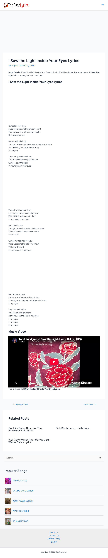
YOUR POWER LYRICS (23, 501)
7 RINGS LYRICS (20, 481)
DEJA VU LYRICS (20, 521)
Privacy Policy (54, 539)
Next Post (90, 405)
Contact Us (54, 536)
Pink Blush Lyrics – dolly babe (73, 428)
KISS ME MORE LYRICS (23, 491)
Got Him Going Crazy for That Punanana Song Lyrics (25, 429)
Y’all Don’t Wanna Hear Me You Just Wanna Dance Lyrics (28, 441)
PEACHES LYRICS (21, 511)
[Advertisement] (54, 33)
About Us (54, 532)
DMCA (54, 542)
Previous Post (20, 405)
